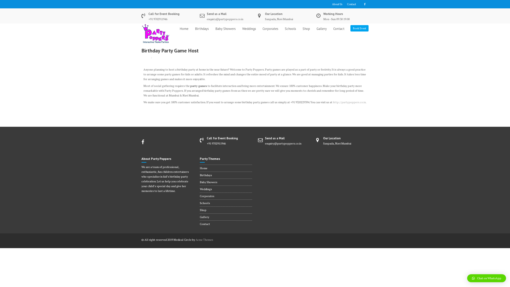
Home (184, 29)
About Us (337, 4)
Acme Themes (204, 240)
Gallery (322, 29)
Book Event (359, 28)
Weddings (249, 29)
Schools (290, 29)
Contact (351, 4)
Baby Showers (225, 29)
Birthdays (202, 29)
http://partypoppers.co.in (349, 102)
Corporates (270, 29)
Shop (306, 29)
